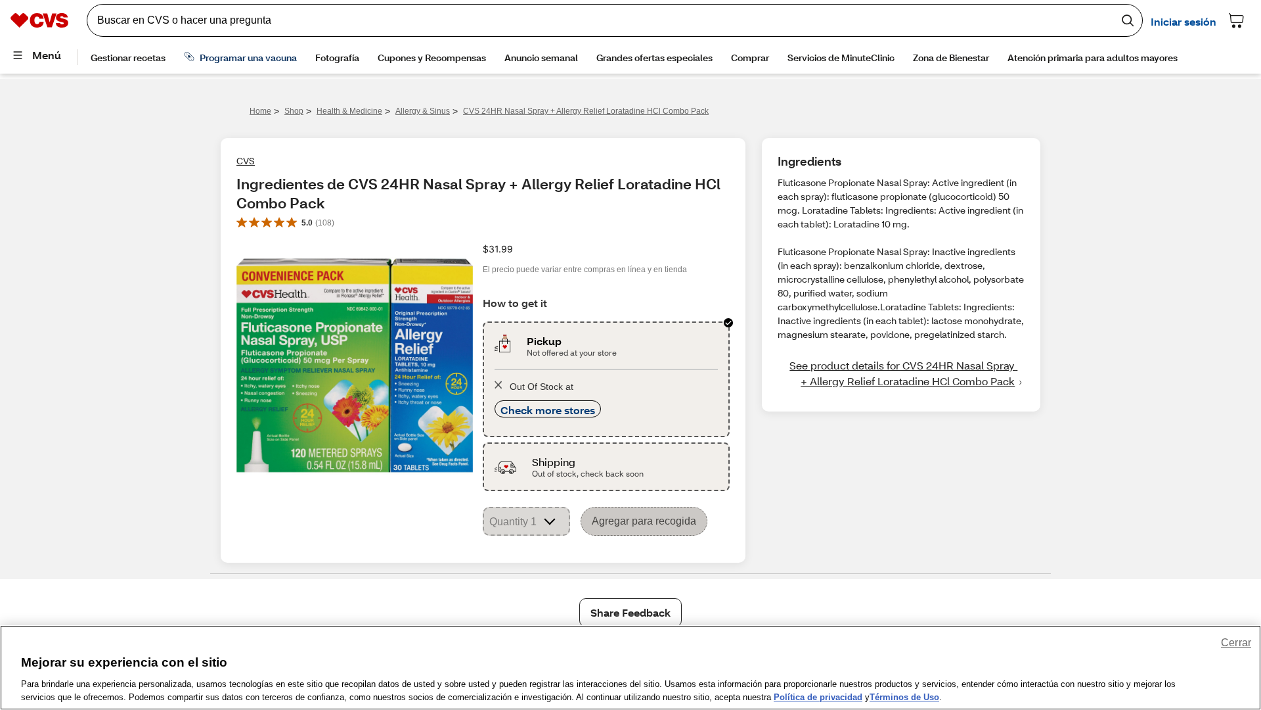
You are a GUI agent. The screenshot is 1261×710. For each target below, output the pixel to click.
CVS (245, 160)
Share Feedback (630, 612)
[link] (901, 373)
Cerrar (1236, 642)
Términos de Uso (904, 696)
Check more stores (547, 410)
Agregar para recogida (644, 521)
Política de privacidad (818, 696)
